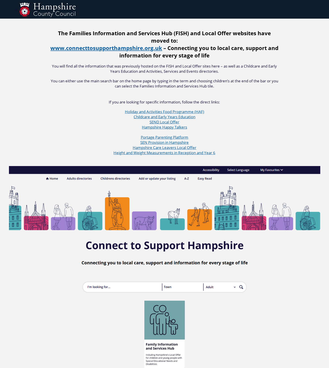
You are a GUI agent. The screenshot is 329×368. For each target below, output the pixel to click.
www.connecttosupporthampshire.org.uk (106, 48)
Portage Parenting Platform (164, 137)
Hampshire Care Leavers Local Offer (164, 147)
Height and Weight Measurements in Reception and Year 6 (164, 152)
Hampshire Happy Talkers (164, 127)
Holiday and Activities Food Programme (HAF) (164, 111)
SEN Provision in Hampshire (164, 142)
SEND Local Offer (164, 122)
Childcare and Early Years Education (164, 116)
